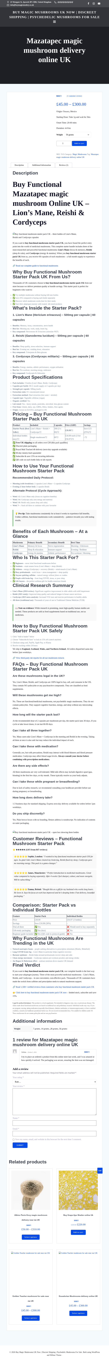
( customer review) (74, 96)
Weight (59, 135)
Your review (19, 1086)
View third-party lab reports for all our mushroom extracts (40, 658)
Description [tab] (19, 165)
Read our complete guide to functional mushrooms (37, 266)
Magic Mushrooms (80, 154)
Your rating (18, 1077)
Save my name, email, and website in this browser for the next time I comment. (48, 1139)
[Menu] (54, 21)
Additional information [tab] (41, 165)
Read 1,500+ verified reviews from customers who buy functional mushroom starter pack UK (55, 987)
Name (16, 1118)
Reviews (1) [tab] (63, 165)
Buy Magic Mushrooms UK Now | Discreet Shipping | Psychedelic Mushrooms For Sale (54, 15)
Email (16, 1129)
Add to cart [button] (78, 1232)
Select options (30, 1237)
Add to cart (79, 143)
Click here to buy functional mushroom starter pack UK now (41, 992)
